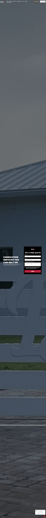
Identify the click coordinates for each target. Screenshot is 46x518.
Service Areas (19, 1)
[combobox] (25, 260)
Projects (14, 1)
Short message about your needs (29, 261)
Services (10, 1)
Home (7, 1)
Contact (26, 1)
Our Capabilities (9, 2)
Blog (23, 1)
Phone (25, 258)
